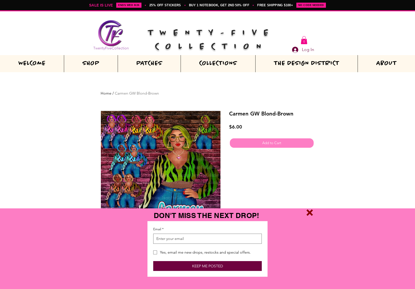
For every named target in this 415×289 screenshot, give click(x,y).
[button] (309, 212)
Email (158, 229)
